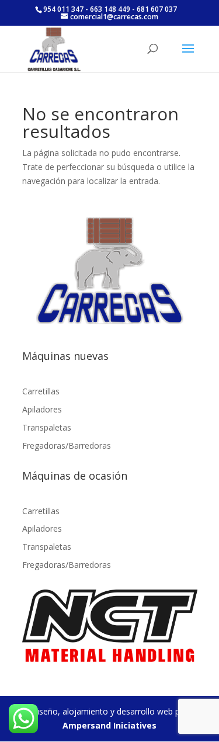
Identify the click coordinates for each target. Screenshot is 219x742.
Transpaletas (46, 427)
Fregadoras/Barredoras (66, 445)
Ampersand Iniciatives (109, 725)
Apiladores (42, 409)
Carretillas (41, 391)
